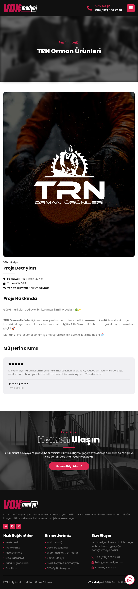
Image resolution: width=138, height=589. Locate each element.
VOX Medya (95, 582)
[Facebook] (12, 526)
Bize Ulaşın (102, 6)
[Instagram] (5, 526)
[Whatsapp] (18, 526)
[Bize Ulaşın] (89, 8)
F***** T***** (18, 384)
